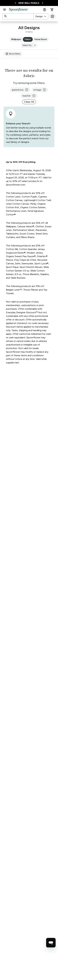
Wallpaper (16, 39)
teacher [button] (29, 96)
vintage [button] (39, 90)
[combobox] (40, 16)
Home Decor (41, 39)
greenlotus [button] (20, 90)
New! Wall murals (28, 3)
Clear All (29, 101)
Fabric (28, 39)
